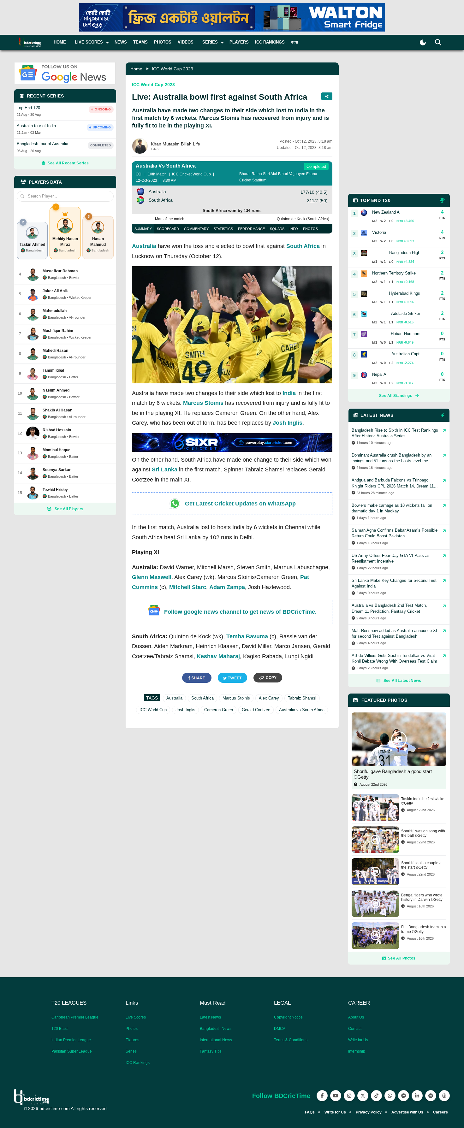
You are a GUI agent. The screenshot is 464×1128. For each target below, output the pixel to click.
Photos (162, 42)
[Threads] (444, 1095)
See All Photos (401, 958)
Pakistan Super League (71, 1051)
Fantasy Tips (211, 1051)
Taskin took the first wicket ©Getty (423, 801)
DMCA (279, 1028)
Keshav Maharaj (218, 656)
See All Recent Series (68, 163)
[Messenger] (403, 1095)
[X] (362, 1095)
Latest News (210, 1017)
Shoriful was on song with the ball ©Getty (423, 833)
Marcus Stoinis (203, 403)
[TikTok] (376, 1095)
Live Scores (136, 1017)
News (121, 42)
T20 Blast (59, 1028)
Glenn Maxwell (151, 577)
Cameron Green (218, 709)
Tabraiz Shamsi (302, 698)
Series (131, 1051)
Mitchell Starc (187, 587)
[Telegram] (430, 1095)
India (289, 393)
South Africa (303, 246)
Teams (140, 42)
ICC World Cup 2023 (172, 68)
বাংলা (294, 42)
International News (216, 1040)
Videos (185, 42)
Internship (356, 1051)
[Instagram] (349, 1095)
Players (239, 42)
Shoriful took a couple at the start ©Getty (422, 865)
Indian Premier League (71, 1040)
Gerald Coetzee (256, 709)
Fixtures (132, 1040)
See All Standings (395, 395)
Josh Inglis (287, 423)
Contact (354, 1028)
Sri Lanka (164, 469)
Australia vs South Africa (301, 709)
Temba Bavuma (247, 636)
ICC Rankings (270, 42)
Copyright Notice (288, 1017)
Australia (144, 246)
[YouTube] (335, 1095)
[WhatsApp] (390, 1095)
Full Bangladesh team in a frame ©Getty (423, 929)
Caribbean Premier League (74, 1017)
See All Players (69, 509)
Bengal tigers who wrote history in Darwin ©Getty (422, 897)
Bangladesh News (215, 1028)
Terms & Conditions (290, 1040)
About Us (356, 1017)
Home (60, 42)
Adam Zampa (227, 587)
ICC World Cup (153, 709)
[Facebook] (322, 1095)
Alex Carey (269, 698)
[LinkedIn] (417, 1095)
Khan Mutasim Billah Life (175, 143)
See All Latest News (402, 680)
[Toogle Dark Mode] (422, 42)
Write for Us (358, 1040)
